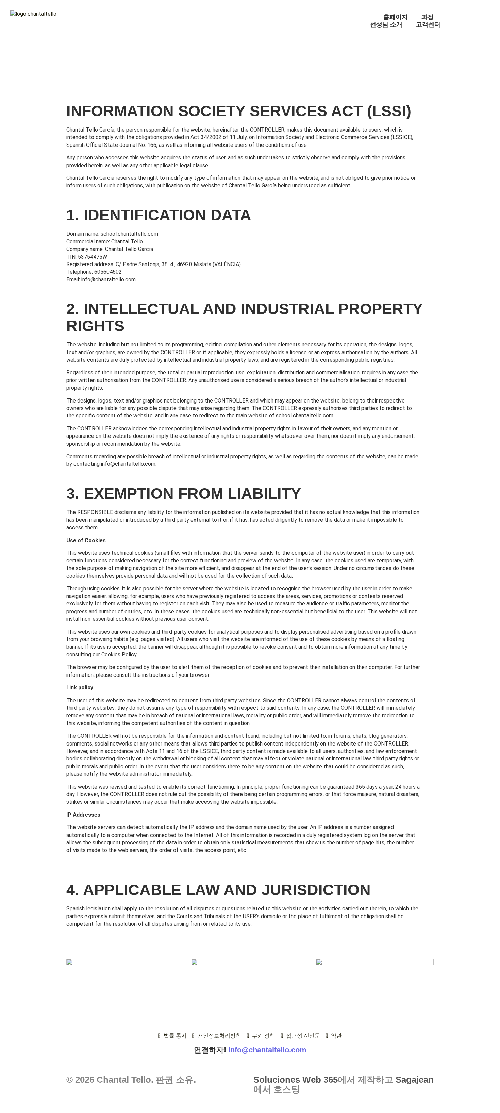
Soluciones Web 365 (295, 1080)
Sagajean (415, 1080)
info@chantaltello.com (267, 1050)
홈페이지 (395, 17)
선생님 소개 (386, 24)
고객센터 (428, 24)
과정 (427, 17)
